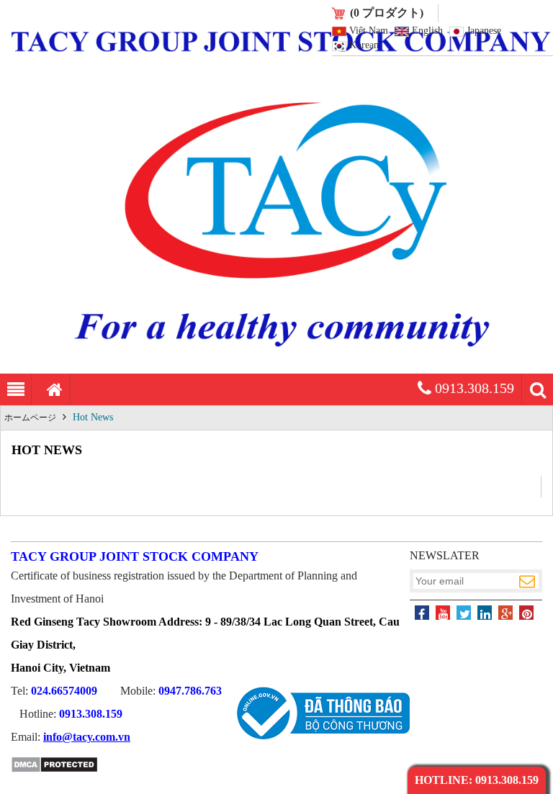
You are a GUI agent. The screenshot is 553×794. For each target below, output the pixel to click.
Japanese (484, 31)
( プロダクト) (386, 12)
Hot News (93, 417)
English (427, 31)
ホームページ (30, 417)
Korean (364, 45)
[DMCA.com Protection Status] (54, 769)
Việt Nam (368, 31)
